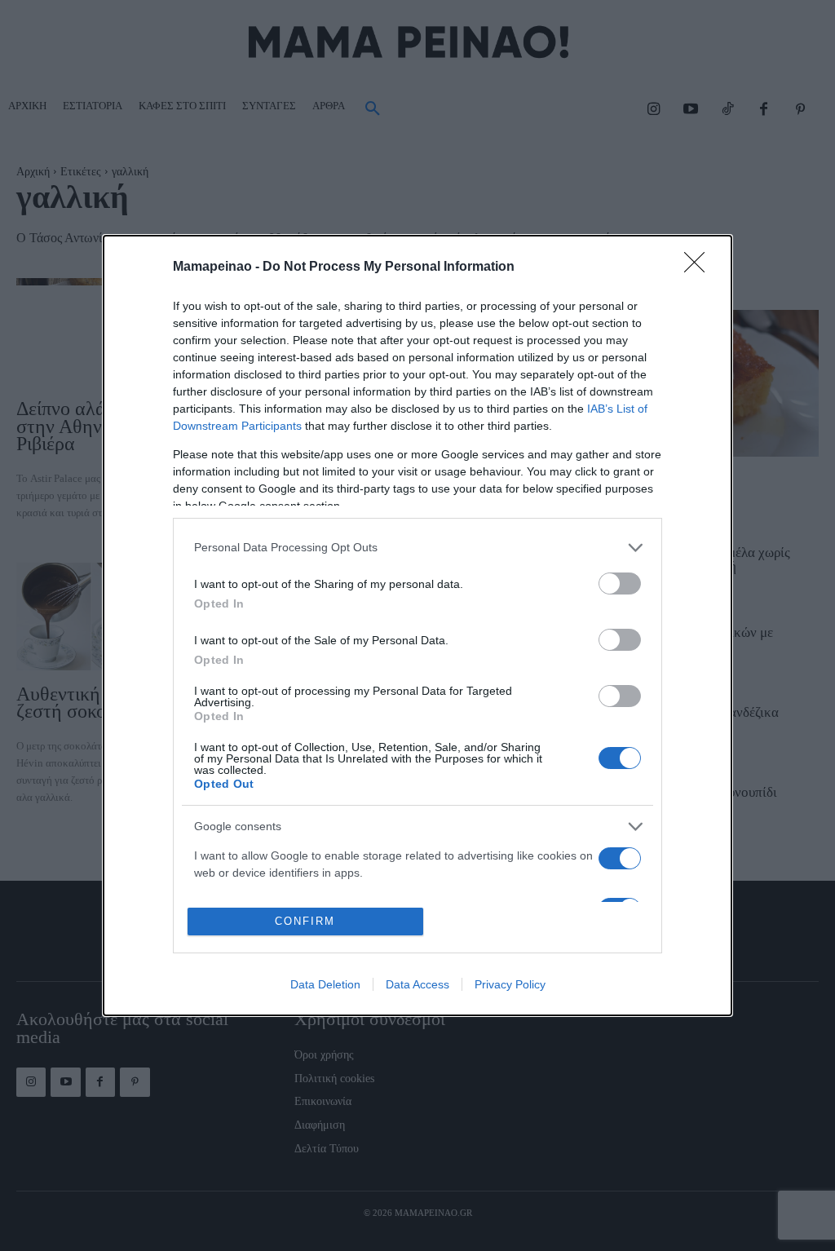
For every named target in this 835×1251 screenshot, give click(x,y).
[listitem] (417, 547)
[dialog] (417, 625)
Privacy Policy (510, 984)
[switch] (620, 583)
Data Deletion (325, 984)
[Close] (699, 267)
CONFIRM (305, 921)
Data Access (417, 984)
